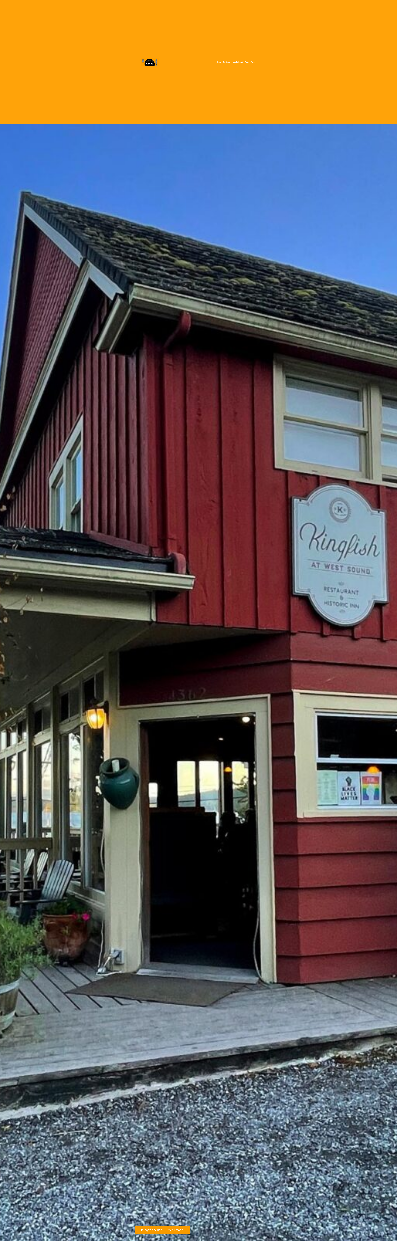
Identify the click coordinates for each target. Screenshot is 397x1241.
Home (218, 62)
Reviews (226, 62)
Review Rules (250, 62)
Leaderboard (238, 62)
